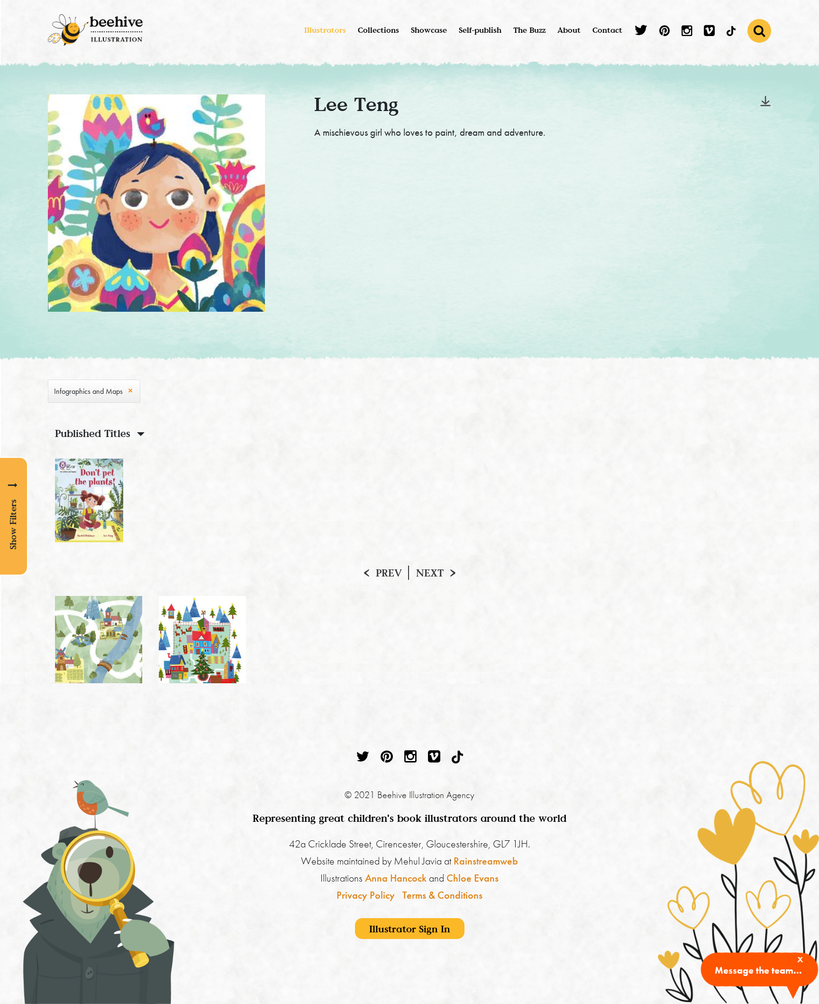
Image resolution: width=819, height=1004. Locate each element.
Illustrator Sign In (409, 928)
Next (430, 573)
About (569, 30)
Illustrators (325, 30)
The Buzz (529, 30)
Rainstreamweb (486, 861)
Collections (378, 30)
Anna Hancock (396, 878)
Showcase (429, 30)
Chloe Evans (472, 878)
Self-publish (480, 30)
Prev (389, 573)
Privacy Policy (366, 895)
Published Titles (92, 433)
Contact (607, 30)
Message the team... (758, 970)
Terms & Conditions (442, 895)
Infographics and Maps (88, 391)
